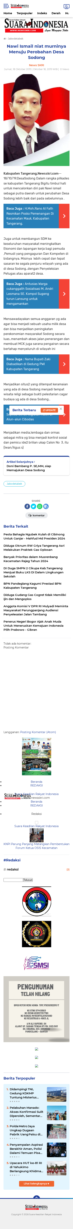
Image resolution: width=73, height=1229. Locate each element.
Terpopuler (25, 13)
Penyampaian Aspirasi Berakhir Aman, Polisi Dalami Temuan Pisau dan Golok (26, 1149)
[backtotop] (36, 1198)
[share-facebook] (27, 506)
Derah (56, 13)
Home (8, 13)
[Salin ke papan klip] (46, 506)
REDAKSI (36, 785)
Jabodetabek (14, 483)
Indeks (42, 13)
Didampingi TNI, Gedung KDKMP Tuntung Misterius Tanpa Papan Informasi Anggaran (25, 1093)
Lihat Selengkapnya (35, 1183)
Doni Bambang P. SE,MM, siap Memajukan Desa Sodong (29, 468)
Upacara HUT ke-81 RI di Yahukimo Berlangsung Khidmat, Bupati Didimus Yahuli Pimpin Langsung (26, 1167)
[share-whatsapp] (39, 506)
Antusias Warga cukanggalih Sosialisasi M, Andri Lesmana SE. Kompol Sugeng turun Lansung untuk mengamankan (29, 294)
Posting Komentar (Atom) (38, 732)
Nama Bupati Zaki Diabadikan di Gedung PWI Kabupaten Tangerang (28, 364)
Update (50, 410)
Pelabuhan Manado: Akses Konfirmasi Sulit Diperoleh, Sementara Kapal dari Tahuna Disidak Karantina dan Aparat (26, 1112)
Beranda (36, 782)
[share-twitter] (33, 506)
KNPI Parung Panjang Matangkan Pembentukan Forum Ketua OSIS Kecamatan (36, 846)
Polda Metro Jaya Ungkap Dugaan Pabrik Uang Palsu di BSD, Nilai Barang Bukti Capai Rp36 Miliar (27, 1130)
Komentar (38, 515)
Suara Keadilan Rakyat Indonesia (36, 794)
